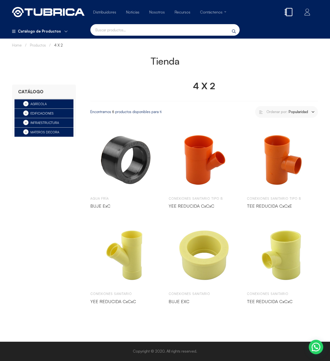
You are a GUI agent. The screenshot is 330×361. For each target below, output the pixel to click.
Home (17, 45)
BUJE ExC (100, 206)
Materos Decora (44, 132)
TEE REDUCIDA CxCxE (269, 206)
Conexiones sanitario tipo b (196, 198)
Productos (38, 45)
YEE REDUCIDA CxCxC (191, 206)
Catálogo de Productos (39, 31)
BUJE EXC (179, 301)
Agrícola (38, 104)
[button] (316, 347)
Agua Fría (99, 198)
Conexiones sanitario (111, 294)
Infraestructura (44, 123)
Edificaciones (42, 113)
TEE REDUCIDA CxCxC (270, 301)
